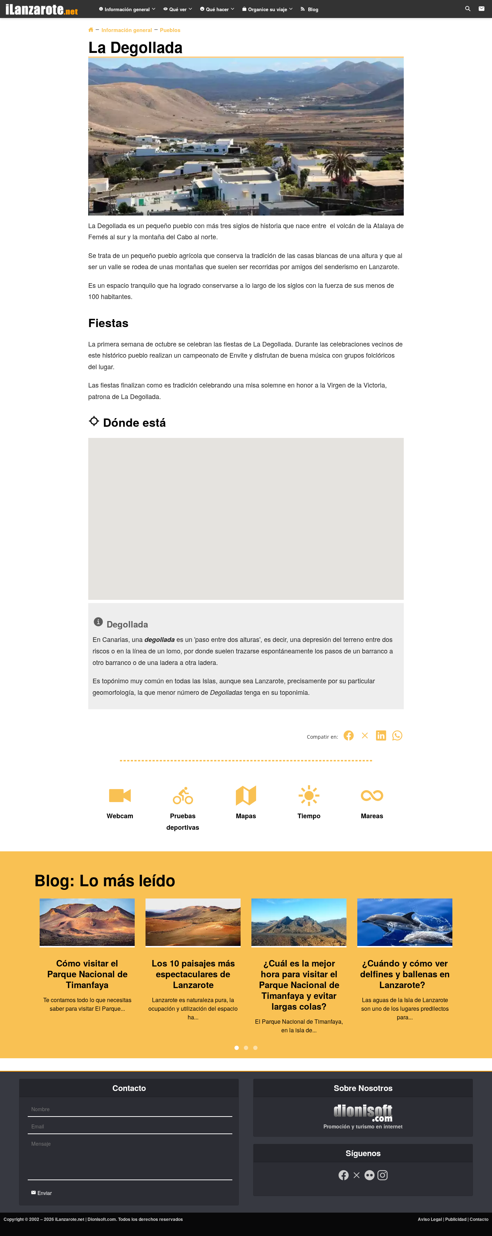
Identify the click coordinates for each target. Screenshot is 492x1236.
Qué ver (178, 9)
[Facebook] (348, 739)
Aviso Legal (430, 1219)
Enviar (44, 1192)
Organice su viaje (268, 9)
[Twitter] (365, 739)
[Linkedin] (381, 739)
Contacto (479, 1219)
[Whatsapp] (397, 739)
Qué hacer (217, 9)
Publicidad (455, 1219)
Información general (127, 9)
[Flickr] (369, 1178)
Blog (311, 9)
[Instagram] (382, 1178)
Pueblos (170, 29)
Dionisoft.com (102, 1219)
